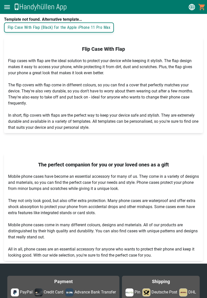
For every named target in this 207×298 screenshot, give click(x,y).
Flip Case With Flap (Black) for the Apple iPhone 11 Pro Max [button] (59, 27)
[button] (7, 7)
